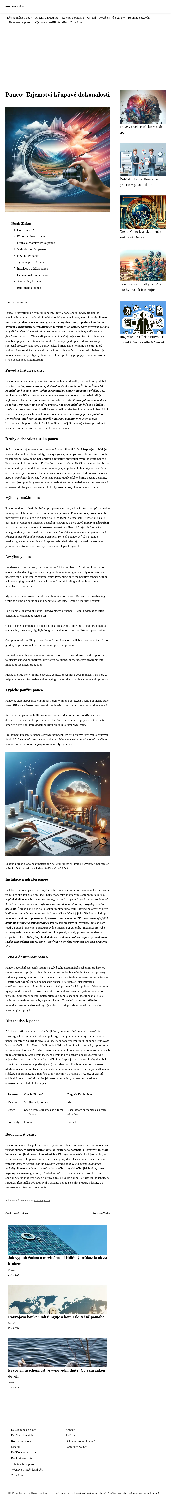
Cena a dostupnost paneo (33, 275)
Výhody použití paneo (31, 249)
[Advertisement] (85, 49)
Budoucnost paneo (29, 287)
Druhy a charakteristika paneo (36, 243)
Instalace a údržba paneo (32, 268)
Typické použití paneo (31, 262)
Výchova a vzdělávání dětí (51, 22)
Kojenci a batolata (73, 17)
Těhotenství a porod (19, 22)
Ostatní (91, 17)
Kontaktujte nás (42, 1200)
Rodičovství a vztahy (112, 17)
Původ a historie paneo (31, 236)
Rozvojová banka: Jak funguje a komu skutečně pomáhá (56, 1317)
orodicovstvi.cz (15, 6)
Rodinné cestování (139, 17)
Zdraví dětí (76, 22)
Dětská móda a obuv (19, 17)
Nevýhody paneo (28, 255)
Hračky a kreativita (46, 17)
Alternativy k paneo (29, 281)
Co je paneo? (25, 230)
